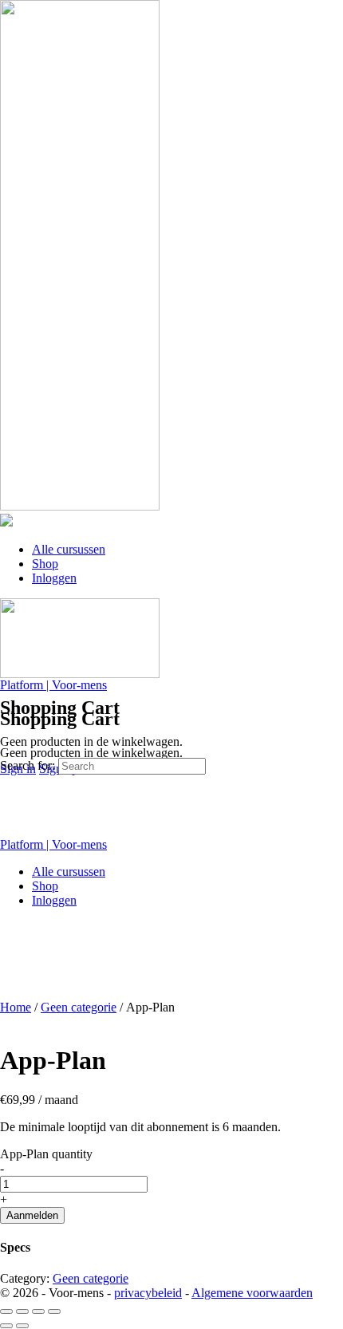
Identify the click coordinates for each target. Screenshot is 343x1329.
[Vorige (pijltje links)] (6, 1325)
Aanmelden (32, 1215)
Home (15, 1007)
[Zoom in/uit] (6, 1311)
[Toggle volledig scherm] (22, 1311)
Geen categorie (78, 1007)
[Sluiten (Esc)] (54, 1311)
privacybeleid (148, 1292)
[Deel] (38, 1311)
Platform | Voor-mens (53, 685)
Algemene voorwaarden (252, 1292)
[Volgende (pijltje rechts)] (22, 1325)
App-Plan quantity (46, 1154)
